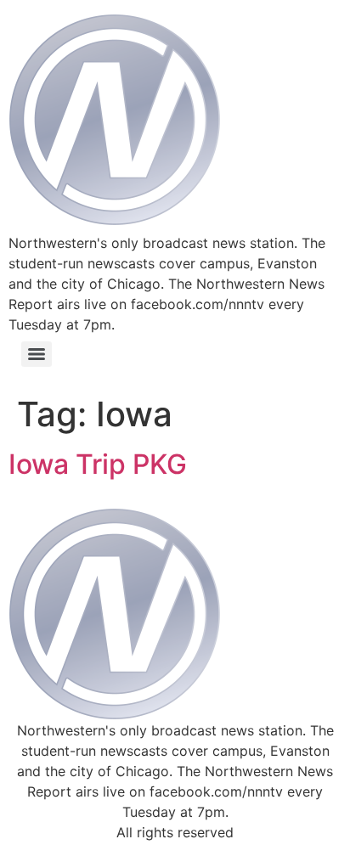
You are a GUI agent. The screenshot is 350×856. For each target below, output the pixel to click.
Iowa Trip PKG (97, 464)
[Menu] (36, 354)
